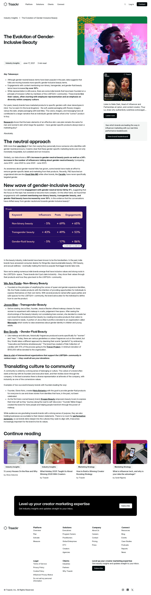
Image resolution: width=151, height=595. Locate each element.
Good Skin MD (31, 174)
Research (8, 122)
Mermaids (12, 322)
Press (94, 545)
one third (21, 146)
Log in (131, 4)
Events (124, 538)
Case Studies (127, 541)
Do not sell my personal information (42, 579)
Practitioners (67, 538)
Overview (37, 530)
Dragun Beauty (48, 399)
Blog (123, 534)
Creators (66, 549)
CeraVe (62, 174)
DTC (64, 545)
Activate (36, 538)
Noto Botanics (40, 390)
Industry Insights (11, 18)
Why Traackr (68, 571)
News (124, 552)
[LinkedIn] (127, 589)
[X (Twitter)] (132, 589)
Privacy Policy (38, 567)
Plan (35, 534)
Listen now (110, 116)
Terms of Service (40, 564)
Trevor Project (53, 347)
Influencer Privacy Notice (43, 575)
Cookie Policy (38, 571)
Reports (125, 549)
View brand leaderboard (118, 136)
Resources (126, 530)
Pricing (94, 541)
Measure (36, 541)
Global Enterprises (70, 541)
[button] (28, 4)
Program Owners (69, 534)
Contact (142, 4)
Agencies (66, 552)
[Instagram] (123, 589)
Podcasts (125, 545)
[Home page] (11, 4)
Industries (66, 564)
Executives (67, 530)
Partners (66, 567)
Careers (95, 534)
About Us (95, 530)
